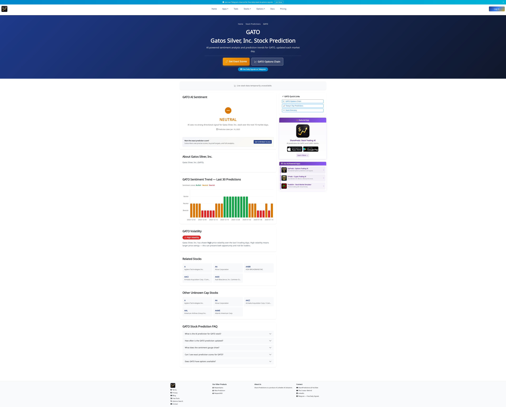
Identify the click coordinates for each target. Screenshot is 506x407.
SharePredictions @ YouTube (308, 388)
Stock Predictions (253, 24)
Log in (496, 9)
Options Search (177, 401)
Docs (272, 9)
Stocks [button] (246, 9)
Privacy (174, 393)
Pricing (283, 9)
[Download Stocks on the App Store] (294, 149)
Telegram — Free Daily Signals (308, 396)
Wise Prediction (219, 390)
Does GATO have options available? (200, 361)
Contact (175, 404)
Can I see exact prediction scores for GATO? (204, 354)
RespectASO (218, 393)
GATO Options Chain (269, 61)
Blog (174, 395)
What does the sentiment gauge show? (202, 347)
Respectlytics (218, 388)
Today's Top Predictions (294, 106)
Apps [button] (224, 9)
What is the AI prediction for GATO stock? (203, 333)
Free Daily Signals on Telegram (254, 69)
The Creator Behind (305, 390)
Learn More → (302, 155)
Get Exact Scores (238, 61)
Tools (236, 9)
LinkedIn (301, 393)
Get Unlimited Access (263, 142)
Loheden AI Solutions (284, 388)
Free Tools (175, 398)
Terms (174, 390)
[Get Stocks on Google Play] (310, 149)
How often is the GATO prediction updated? (204, 340)
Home (214, 9)
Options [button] (259, 9)
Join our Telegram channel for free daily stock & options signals (253, 2)
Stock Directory (291, 110)
